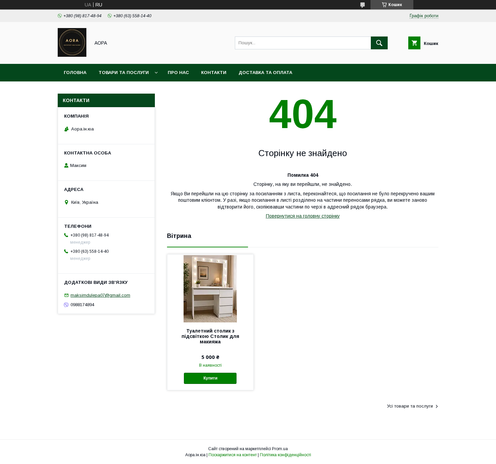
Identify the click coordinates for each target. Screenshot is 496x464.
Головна (75, 72)
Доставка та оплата (265, 72)
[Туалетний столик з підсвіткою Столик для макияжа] (210, 288)
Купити (210, 378)
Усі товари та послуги (410, 406)
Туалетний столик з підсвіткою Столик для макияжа (210, 336)
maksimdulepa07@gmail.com (100, 295)
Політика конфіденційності (285, 455)
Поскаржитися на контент (233, 455)
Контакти (213, 72)
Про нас (178, 72)
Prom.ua (280, 448)
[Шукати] (379, 42)
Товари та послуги (124, 72)
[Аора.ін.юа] (72, 55)
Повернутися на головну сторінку (303, 216)
